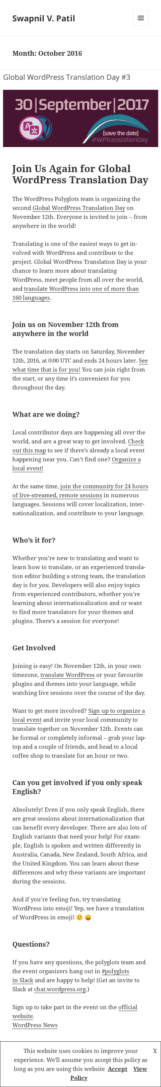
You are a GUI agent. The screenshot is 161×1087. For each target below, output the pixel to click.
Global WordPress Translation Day (79, 207)
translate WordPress (67, 674)
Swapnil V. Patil (43, 18)
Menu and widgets (141, 25)
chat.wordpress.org (60, 989)
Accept (117, 1068)
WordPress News (35, 1025)
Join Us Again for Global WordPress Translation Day (80, 174)
